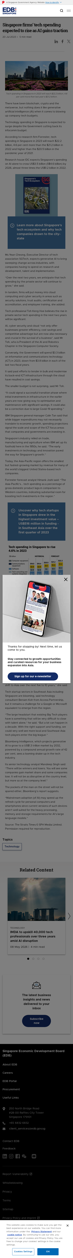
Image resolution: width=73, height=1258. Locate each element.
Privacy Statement (41, 1232)
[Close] (67, 1225)
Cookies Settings (23, 1252)
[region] (36, 1239)
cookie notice (14, 1235)
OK (48, 1252)
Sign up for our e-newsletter (32, 676)
